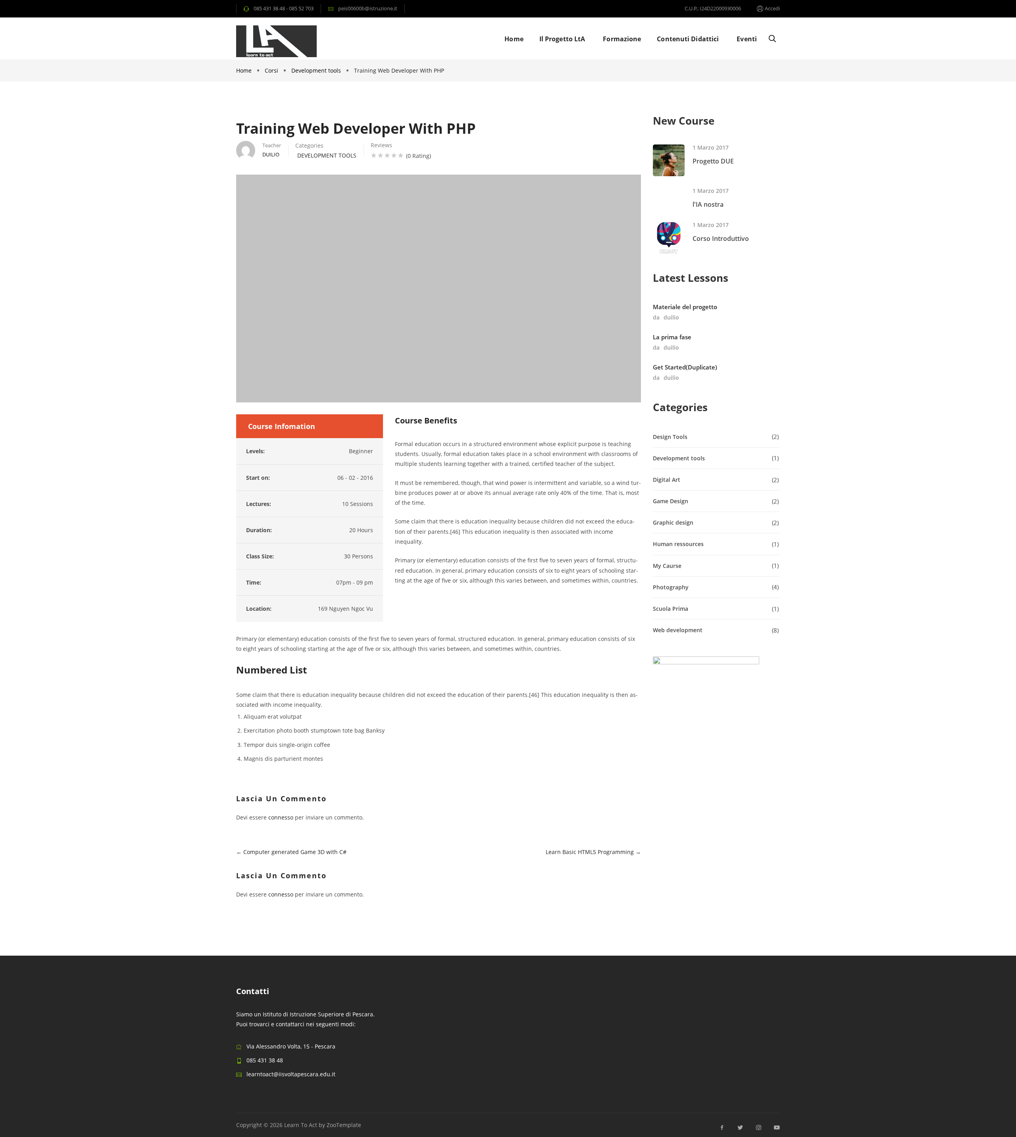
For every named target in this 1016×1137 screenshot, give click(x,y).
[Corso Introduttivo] (669, 238)
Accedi (772, 8)
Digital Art (666, 479)
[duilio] (245, 150)
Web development (677, 630)
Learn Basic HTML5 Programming (590, 852)
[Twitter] (740, 1128)
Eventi (747, 39)
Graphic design (673, 522)
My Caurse (667, 565)
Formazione (622, 39)
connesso (280, 817)
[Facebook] (722, 1128)
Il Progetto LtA (562, 39)
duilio (671, 317)
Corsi (271, 70)
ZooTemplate (344, 1125)
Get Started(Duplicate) (685, 367)
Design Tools (670, 437)
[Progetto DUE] (669, 160)
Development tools (316, 70)
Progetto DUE (713, 161)
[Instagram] (758, 1128)
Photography (671, 587)
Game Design (670, 501)
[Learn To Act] (276, 41)
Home (513, 39)
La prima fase (672, 337)
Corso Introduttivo (721, 238)
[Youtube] (775, 1128)
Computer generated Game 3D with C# (294, 852)
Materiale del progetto (685, 307)
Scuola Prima (670, 608)
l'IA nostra (708, 204)
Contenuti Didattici (688, 39)
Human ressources (678, 544)
